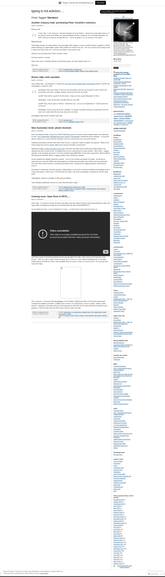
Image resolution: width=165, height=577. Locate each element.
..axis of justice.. (118, 461)
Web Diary (116, 240)
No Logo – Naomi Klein (120, 221)
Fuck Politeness (118, 146)
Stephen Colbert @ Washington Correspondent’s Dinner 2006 (123, 333)
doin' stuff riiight (89, 315)
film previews (97, 315)
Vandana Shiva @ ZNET (120, 236)
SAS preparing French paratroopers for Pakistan (121, 101)
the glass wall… (118, 167)
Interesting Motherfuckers (121, 427)
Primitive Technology (119, 482)
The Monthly (117, 232)
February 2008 (117, 538)
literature (82, 71)
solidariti (116, 161)
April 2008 (116, 534)
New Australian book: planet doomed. (51, 128)
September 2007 (118, 549)
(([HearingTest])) (118, 292)
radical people (98, 312)
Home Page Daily (118, 357)
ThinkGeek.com (118, 487)
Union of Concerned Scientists (122, 284)
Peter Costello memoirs (91, 71)
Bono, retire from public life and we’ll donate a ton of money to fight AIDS (122, 375)
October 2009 (117, 502)
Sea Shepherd (117, 281)
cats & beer (116, 418)
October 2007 (117, 546)
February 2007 (117, 563)
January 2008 (117, 540)
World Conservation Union (121, 286)
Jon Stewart (117, 429)
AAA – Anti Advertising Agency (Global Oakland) (122, 369)
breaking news (78, 69)
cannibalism (71, 121)
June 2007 (116, 555)
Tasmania (117, 124)
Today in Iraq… (118, 351)
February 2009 (117, 512)
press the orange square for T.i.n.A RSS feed (121, 74)
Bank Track (116, 372)
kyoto (98, 188)
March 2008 (117, 536)
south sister (116, 485)
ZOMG (69, 314)
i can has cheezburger (120, 425)
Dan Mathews (58, 301)
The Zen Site (117, 184)
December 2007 (118, 542)
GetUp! (115, 379)
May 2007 (116, 557)
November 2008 (118, 519)
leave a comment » (37, 25)
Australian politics (68, 69)
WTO (115, 491)
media (83, 187)
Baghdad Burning (118, 343)
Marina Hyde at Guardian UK (122, 476)
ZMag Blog (116, 242)
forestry (84, 188)
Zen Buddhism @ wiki (120, 187)
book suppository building (72, 71)
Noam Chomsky (118, 307)
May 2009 (116, 508)
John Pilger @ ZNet (119, 208)
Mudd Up (116, 305)
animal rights (67, 312)
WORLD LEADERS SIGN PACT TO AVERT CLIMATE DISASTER (123, 93)
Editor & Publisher (118, 202)
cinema (76, 315)
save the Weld (117, 279)
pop (59, 317)
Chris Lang (116, 251)
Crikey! (115, 198)
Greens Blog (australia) (120, 261)
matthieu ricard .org (119, 182)
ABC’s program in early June (52, 149)
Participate (116, 359)
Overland (116, 223)
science (72, 190)
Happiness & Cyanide (120, 423)
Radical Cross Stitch (119, 309)
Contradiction (117, 139)
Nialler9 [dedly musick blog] (121, 439)
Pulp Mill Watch (118, 389)
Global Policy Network (120, 381)
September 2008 (118, 523)
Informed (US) (117, 384)
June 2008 (116, 529)
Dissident (116, 200)
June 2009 (116, 506)
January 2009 (117, 514)
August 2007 (117, 551)
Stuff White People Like (120, 446)
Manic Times (117, 210)
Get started (100, 3)
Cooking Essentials (119, 421)
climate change (69, 188)
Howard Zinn (117, 326)
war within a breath (119, 238)
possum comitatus (118, 156)
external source (68, 120)
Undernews (117, 234)
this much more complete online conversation (80, 84)
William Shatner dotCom (120, 404)
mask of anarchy (118, 212)
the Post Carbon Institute (120, 394)
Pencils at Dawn (118, 441)
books (72, 315)
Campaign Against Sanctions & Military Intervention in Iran (122, 345)
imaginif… (116, 150)
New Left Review (118, 217)
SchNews (116, 225)
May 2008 (116, 531)
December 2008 (118, 517)
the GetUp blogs (118, 165)
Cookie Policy (44, 573)
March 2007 (117, 561)
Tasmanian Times (118, 163)
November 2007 (118, 544)
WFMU (115, 448)
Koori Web (116, 152)
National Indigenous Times (121, 215)
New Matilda (117, 219)
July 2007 (116, 553)
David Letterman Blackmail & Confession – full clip (122, 82)
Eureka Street (117, 142)
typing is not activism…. (47, 11)
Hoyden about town (119, 148)
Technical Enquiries (119, 131)
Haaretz (115, 348)
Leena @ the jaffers (119, 474)
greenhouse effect (91, 188)
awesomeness (77, 312)
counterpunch (117, 195)
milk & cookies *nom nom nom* (122, 433)
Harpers (115, 204)
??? (66, 121)
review (104, 312)
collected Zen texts (119, 176)
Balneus (116, 137)
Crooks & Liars (117, 470)
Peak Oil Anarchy (118, 275)
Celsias (115, 249)
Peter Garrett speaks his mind (122, 99)
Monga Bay (116, 269)
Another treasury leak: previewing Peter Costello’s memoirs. (63, 22)
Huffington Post (118, 206)
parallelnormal (117, 480)
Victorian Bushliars (119, 107)
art (72, 312)
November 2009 (118, 500)
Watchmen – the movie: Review (123, 104)
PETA (78, 301)
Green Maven (117, 259)
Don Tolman (117, 320)
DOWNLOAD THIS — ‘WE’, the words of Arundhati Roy (122, 299)
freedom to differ (118, 144)
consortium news (118, 468)
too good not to (62, 314)
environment (77, 188)
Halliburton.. (117, 472)
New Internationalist (119, 478)
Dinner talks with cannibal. (45, 77)
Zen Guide (116, 189)
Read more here (36, 41)
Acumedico (116, 463)
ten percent (116, 227)
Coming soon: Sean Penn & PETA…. (50, 196)
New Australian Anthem (120, 96)
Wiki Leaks (116, 402)
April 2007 (116, 559)
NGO (92, 312)
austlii (115, 465)
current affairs (124, 118)
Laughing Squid (118, 431)
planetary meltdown (63, 190)
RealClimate (117, 277)
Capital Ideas (117, 416)
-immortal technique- (119, 295)
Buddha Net (117, 174)
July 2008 (116, 527)
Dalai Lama (117, 178)
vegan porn (116, 489)
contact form (121, 53)
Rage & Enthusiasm (119, 159)
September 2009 (118, 504)
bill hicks (116, 318)
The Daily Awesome (119, 230)
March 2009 (117, 510)
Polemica (116, 154)
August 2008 (117, 525)
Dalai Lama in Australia (120, 180)
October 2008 (117, 521)
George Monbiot (118, 257)
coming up (82, 315)
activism (67, 315)
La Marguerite (117, 263)
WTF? (82, 121)
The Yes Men (117, 336)
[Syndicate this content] (114, 72)
